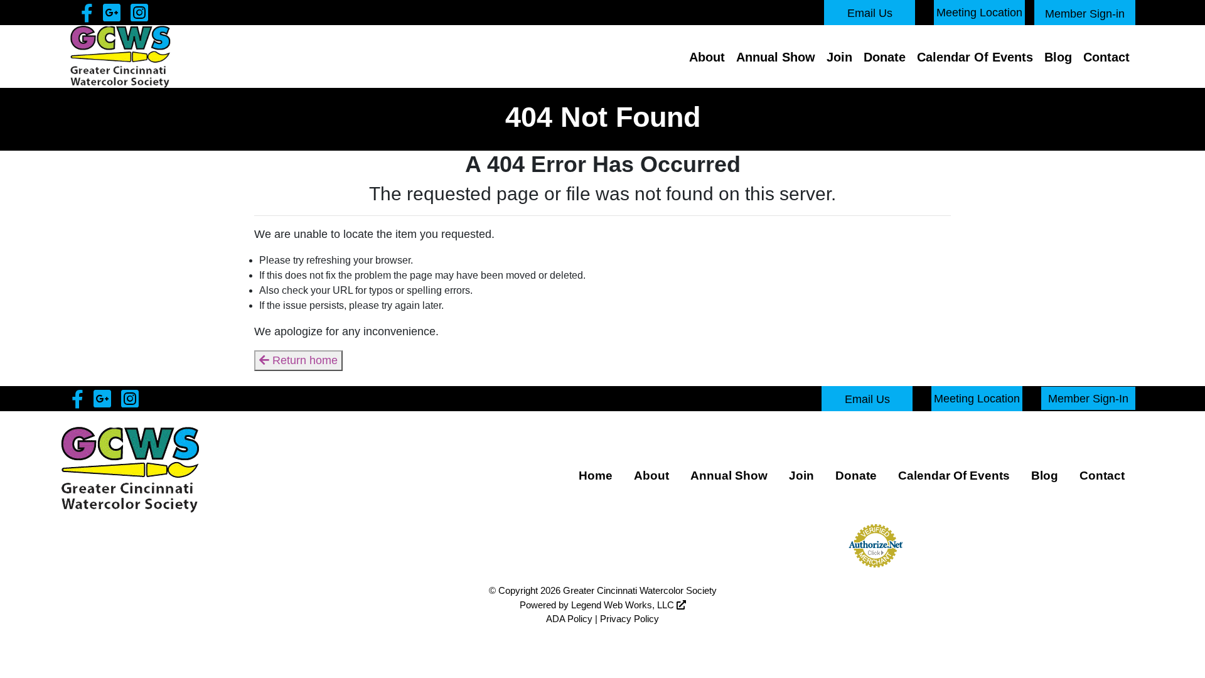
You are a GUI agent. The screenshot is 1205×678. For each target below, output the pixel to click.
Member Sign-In (1088, 398)
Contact (1106, 57)
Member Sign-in (1085, 14)
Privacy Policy (629, 618)
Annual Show (775, 57)
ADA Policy (569, 618)
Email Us (869, 13)
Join (839, 57)
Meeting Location (979, 12)
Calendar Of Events (975, 57)
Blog (1058, 57)
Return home (303, 360)
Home (596, 475)
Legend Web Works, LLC (624, 605)
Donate (885, 57)
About (707, 57)
